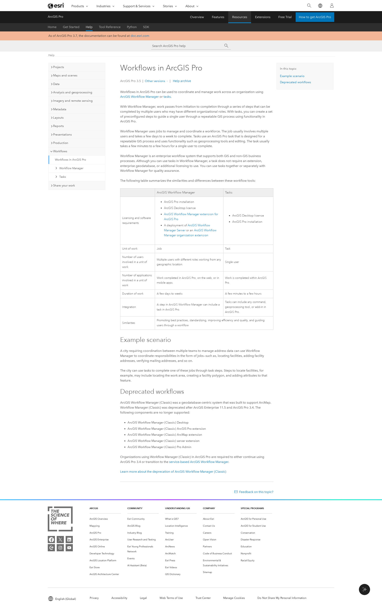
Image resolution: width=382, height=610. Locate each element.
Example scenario (292, 76)
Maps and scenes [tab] (65, 75)
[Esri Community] (51, 547)
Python (132, 27)
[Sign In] (331, 5)
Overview (197, 17)
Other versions (155, 81)
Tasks (62, 177)
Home (52, 27)
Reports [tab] (58, 126)
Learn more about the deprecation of (173, 471)
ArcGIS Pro (55, 17)
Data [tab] (56, 84)
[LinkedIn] (69, 539)
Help (89, 27)
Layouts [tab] (58, 117)
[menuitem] (105, 518)
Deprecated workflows (295, 82)
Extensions (262, 17)
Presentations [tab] (62, 134)
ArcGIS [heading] (94, 508)
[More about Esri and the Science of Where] (60, 520)
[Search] (309, 5)
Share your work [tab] (64, 185)
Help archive (181, 81)
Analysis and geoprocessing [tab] (72, 92)
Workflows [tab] (60, 151)
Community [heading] (134, 508)
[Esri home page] (56, 6)
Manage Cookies (234, 598)
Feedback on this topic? (256, 492)
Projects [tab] (58, 67)
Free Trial (285, 17)
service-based (198, 462)
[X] (60, 539)
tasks (167, 97)
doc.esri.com (140, 36)
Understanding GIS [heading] (177, 508)
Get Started (71, 27)
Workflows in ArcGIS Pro (70, 159)
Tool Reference (110, 27)
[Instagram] (60, 547)
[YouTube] (69, 547)
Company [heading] (209, 508)
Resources (239, 17)
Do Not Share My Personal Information (281, 598)
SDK (146, 27)
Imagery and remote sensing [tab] (73, 100)
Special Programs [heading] (252, 508)
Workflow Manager (71, 168)
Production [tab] (60, 143)
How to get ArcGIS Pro (315, 17)
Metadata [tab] (59, 109)
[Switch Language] (320, 5)
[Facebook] (51, 539)
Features (218, 17)
